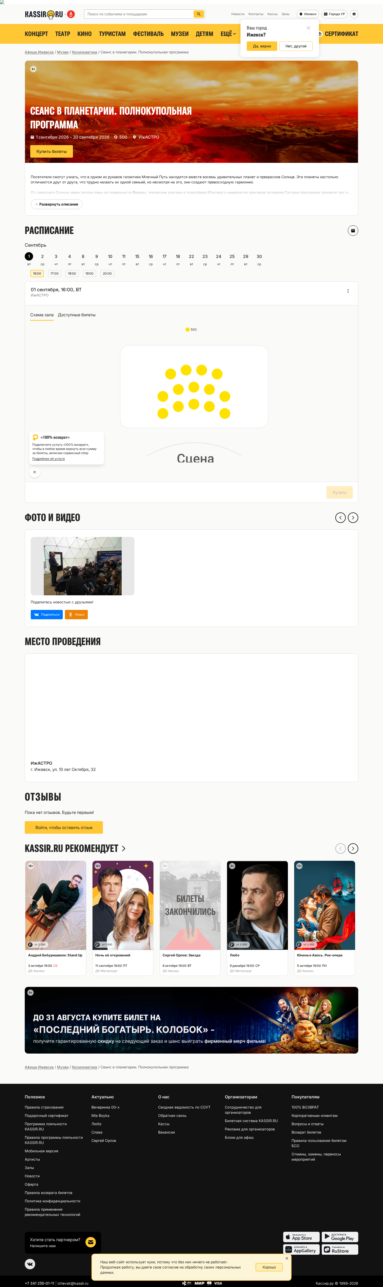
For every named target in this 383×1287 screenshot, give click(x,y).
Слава (96, 1132)
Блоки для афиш (239, 1137)
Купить (340, 492)
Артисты (32, 1159)
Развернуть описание (58, 204)
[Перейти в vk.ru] (30, 1264)
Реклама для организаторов (250, 1129)
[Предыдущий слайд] (340, 517)
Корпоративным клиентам (315, 1115)
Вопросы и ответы (308, 1124)
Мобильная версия (41, 1151)
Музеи (180, 34)
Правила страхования (44, 1107)
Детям (204, 34)
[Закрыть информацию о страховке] (34, 472)
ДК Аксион (36, 971)
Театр (62, 34)
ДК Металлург (106, 971)
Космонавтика (84, 52)
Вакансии (166, 1132)
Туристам (112, 34)
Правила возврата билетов (48, 1192)
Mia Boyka (100, 1115)
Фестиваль (148, 34)
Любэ (96, 1124)
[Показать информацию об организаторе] (348, 291)
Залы (29, 1167)
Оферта (31, 1184)
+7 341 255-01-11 (39, 1283)
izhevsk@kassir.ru (73, 1283)
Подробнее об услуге (48, 459)
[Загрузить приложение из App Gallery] (301, 1249)
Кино (84, 34)
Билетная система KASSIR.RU (251, 1120)
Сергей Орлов (103, 1140)
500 (194, 329)
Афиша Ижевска (39, 52)
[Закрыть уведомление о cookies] (287, 1258)
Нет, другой (296, 46)
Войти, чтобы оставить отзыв (63, 827)
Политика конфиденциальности (52, 1201)
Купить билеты (51, 151)
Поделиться (50, 614)
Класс (80, 614)
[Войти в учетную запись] (354, 14)
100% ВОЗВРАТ (305, 1107)
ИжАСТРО (149, 137)
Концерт (36, 34)
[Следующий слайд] (353, 517)
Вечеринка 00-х (105, 1107)
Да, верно (262, 46)
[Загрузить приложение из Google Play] (340, 1237)
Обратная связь (172, 1115)
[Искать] (199, 14)
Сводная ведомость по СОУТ (184, 1107)
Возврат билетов (306, 1132)
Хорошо (269, 1267)
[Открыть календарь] (353, 230)
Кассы (163, 1124)
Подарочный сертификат (47, 1115)
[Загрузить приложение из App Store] (301, 1237)
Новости (32, 1176)
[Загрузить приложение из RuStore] (340, 1249)
